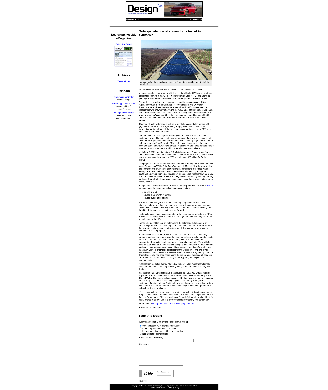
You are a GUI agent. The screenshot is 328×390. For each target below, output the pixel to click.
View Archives (123, 81)
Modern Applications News (123, 103)
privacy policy (174, 388)
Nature (210, 185)
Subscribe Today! (124, 44)
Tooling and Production (123, 113)
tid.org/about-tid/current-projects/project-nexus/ (173, 304)
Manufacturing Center (124, 97)
